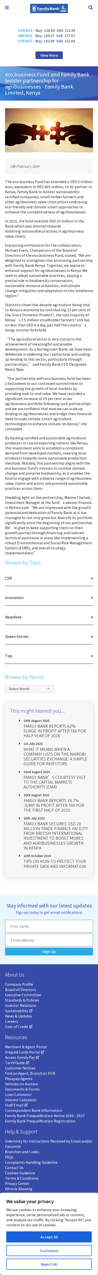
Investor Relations (20, 1005)
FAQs (9, 1156)
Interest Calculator (21, 1099)
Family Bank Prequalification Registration (40, 1120)
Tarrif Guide (15, 1062)
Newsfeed (13, 616)
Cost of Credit (16, 1026)
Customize (49, 1250)
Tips (9, 655)
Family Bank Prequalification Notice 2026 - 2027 (45, 1115)
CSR (8, 578)
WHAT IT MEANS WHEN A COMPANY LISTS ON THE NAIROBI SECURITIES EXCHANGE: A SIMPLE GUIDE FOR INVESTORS (55, 756)
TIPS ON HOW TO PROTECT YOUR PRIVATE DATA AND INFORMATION (55, 863)
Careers (11, 1021)
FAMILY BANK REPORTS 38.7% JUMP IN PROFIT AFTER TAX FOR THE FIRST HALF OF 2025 (54, 805)
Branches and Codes (22, 1151)
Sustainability (16, 1010)
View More (49, 55)
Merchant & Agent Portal (26, 1046)
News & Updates (18, 1015)
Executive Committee (23, 994)
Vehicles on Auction (21, 1083)
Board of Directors (20, 989)
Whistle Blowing (18, 1188)
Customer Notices (20, 1067)
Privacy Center (17, 1183)
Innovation (14, 597)
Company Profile (19, 984)
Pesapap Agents (18, 1078)
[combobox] (29, 688)
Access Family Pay (20, 1057)
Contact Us (14, 1167)
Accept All (49, 1236)
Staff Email (14, 1105)
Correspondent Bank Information (33, 1110)
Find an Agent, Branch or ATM (30, 1073)
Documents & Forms (22, 1089)
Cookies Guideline (20, 1172)
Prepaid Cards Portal (22, 1052)
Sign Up (49, 951)
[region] (49, 1234)
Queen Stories (17, 636)
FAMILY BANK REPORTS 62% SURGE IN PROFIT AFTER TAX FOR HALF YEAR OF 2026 (55, 731)
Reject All (49, 1264)
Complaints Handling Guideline (31, 1162)
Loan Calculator (18, 1094)
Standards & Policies (22, 1000)
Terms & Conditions (22, 1178)
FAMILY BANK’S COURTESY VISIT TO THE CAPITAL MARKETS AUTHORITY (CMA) (55, 782)
